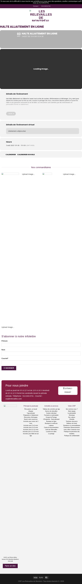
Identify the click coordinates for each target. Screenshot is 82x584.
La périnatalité (72, 413)
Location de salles (51, 431)
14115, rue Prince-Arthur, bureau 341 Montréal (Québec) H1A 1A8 (10, 559)
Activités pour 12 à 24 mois (31, 431)
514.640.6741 (28, 396)
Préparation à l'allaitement (30, 415)
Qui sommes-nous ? (72, 409)
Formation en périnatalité (51, 415)
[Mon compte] (76, 15)
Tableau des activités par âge (51, 409)
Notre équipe (71, 411)
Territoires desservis (72, 421)
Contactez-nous (75, 429)
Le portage (51, 433)
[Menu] (3, 15)
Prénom (5, 341)
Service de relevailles (51, 411)
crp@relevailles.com (14, 399)
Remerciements (75, 427)
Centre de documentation (51, 427)
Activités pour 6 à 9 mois (31, 427)
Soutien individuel (51, 413)
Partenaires (67, 427)
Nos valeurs (71, 417)
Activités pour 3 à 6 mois (31, 425)
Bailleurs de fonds (72, 423)
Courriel (5, 358)
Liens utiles (67, 429)
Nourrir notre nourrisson (31, 419)
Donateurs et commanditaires (71, 425)
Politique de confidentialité (71, 435)
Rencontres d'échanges (31, 417)
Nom (3, 350)
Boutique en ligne (51, 421)
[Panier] (79, 15)
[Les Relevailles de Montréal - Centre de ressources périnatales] (41, 15)
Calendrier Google (26, 155)
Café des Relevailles (51, 429)
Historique (72, 415)
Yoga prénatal (31, 413)
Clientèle (71, 419)
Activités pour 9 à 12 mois (30, 429)
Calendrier (11, 155)
